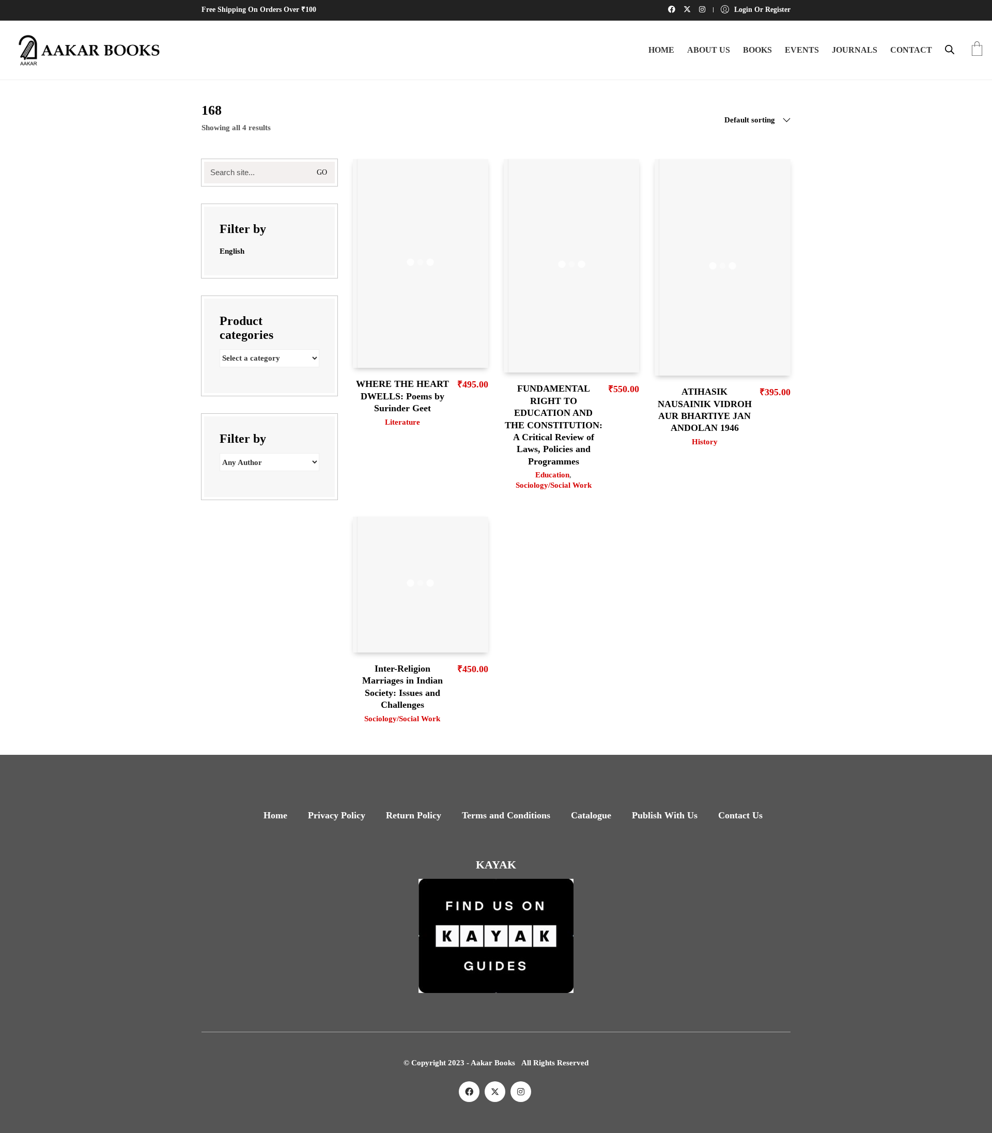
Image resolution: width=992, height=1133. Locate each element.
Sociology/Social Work (554, 485)
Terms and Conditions (506, 815)
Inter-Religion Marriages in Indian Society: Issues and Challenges (402, 686)
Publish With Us (665, 815)
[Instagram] (520, 1091)
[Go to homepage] (85, 50)
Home (275, 815)
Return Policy (413, 815)
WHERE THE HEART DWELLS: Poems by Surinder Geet (402, 396)
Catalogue (591, 815)
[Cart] (977, 50)
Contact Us (740, 815)
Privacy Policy (336, 815)
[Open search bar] (949, 49)
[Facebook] (469, 1091)
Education (552, 475)
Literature (402, 422)
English (232, 251)
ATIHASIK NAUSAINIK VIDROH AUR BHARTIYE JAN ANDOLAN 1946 (705, 409)
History (705, 442)
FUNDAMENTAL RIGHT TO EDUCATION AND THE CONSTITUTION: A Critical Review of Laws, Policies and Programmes (553, 424)
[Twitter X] (495, 1091)
